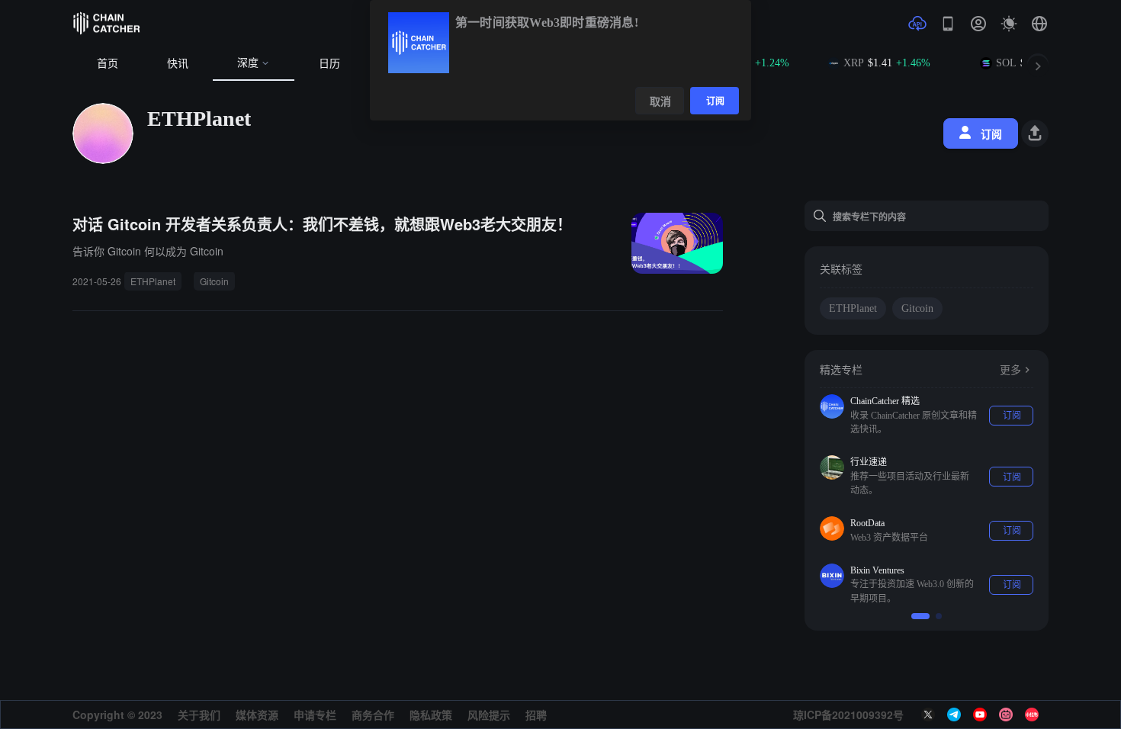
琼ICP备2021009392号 (848, 714)
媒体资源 (257, 714)
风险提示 (488, 714)
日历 (329, 63)
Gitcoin (214, 281)
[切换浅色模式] (1009, 23)
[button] (1039, 23)
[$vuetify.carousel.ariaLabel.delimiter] (920, 616)
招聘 (536, 714)
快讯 (177, 63)
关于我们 (199, 714)
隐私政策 (431, 714)
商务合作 (373, 714)
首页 (107, 63)
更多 (1010, 370)
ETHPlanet (152, 281)
